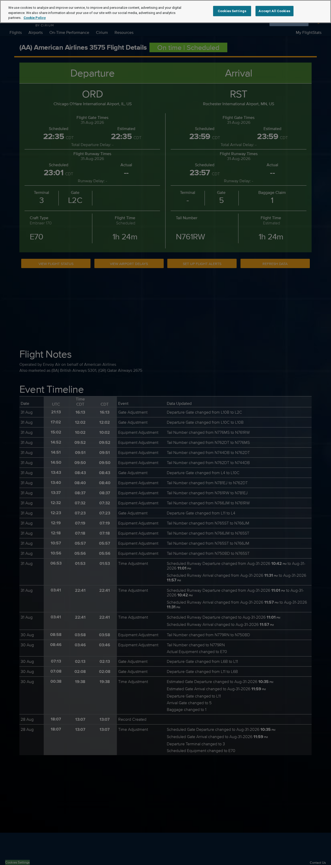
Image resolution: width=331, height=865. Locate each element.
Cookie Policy (35, 18)
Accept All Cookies (274, 11)
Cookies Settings (232, 11)
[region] (165, 11)
